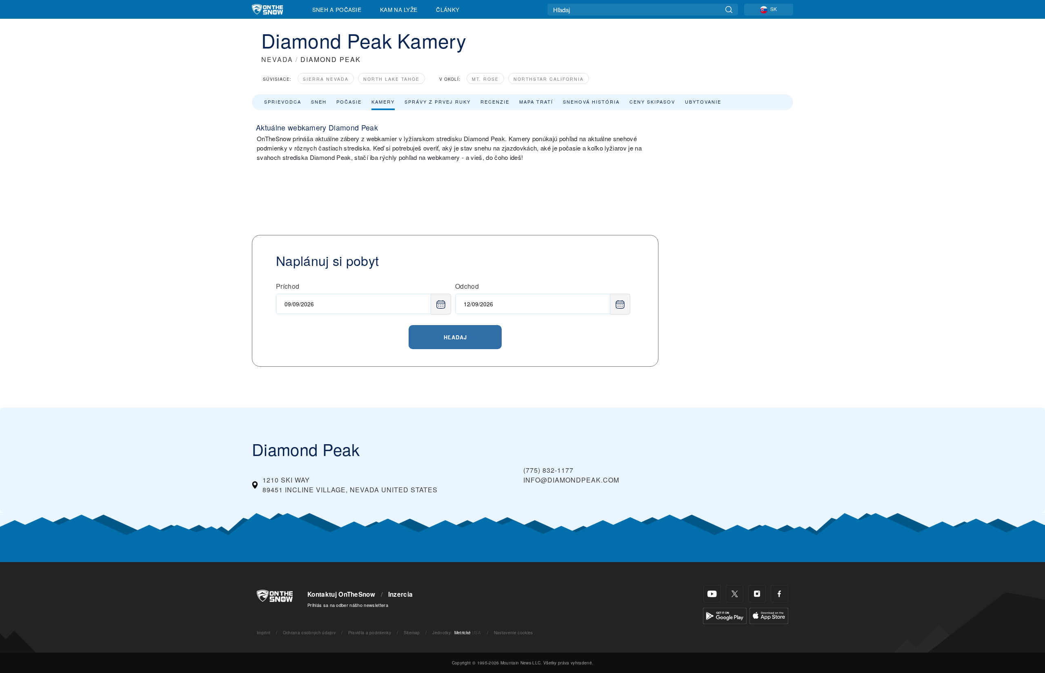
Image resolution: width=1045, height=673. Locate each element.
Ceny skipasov (652, 101)
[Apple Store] (768, 615)
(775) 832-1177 (548, 470)
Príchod (287, 286)
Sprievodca (282, 101)
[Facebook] (779, 593)
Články (447, 9)
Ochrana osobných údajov (309, 632)
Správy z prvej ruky (438, 101)
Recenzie (494, 101)
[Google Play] (725, 615)
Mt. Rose (485, 79)
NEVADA (277, 59)
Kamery (383, 101)
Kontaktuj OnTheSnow (341, 594)
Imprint (263, 632)
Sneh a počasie (336, 9)
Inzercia (400, 594)
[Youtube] (712, 593)
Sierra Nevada (326, 79)
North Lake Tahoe (391, 79)
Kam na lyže (399, 9)
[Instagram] (757, 593)
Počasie (349, 101)
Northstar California (549, 79)
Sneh (319, 101)
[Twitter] (734, 593)
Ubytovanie (703, 101)
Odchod (467, 286)
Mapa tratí (536, 101)
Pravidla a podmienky (369, 632)
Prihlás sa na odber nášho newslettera (347, 605)
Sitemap (412, 632)
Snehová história (591, 101)
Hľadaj (455, 337)
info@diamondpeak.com (571, 480)
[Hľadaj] (729, 9)
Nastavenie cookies (513, 632)
